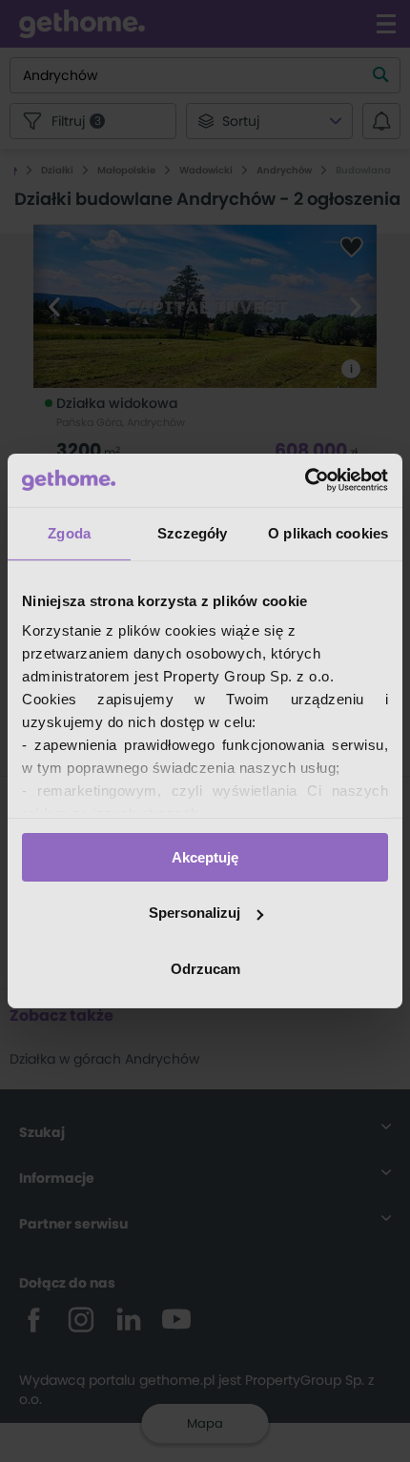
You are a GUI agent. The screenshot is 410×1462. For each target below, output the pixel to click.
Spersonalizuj (194, 912)
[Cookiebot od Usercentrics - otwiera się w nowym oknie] (304, 480)
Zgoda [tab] (69, 532)
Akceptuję (205, 856)
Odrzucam (205, 969)
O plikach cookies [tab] (328, 532)
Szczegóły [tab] (192, 532)
